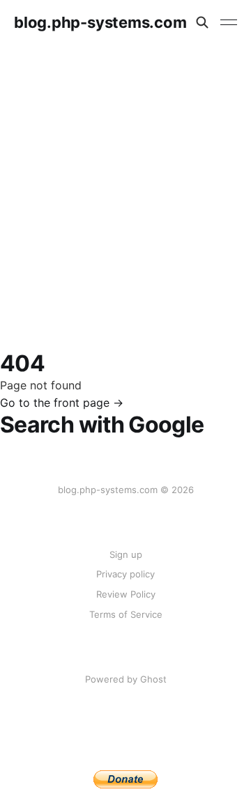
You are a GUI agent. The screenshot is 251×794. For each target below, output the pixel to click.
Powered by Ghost (126, 679)
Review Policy (125, 594)
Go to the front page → (61, 403)
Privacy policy (125, 573)
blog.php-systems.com (100, 22)
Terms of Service (125, 614)
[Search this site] (202, 22)
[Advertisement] (125, 177)
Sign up (125, 554)
